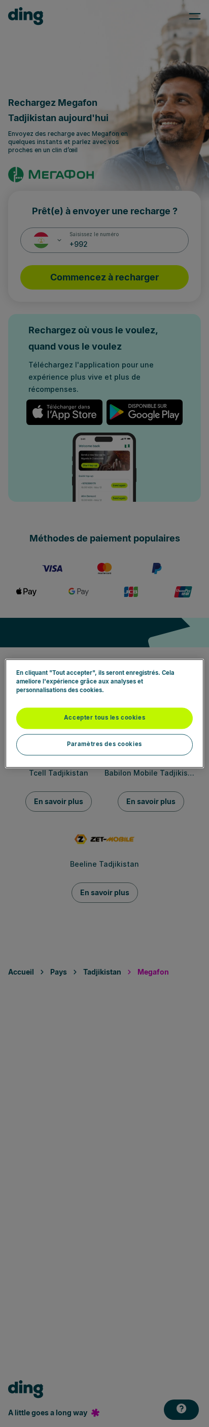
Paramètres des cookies (104, 744)
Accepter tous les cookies (104, 718)
